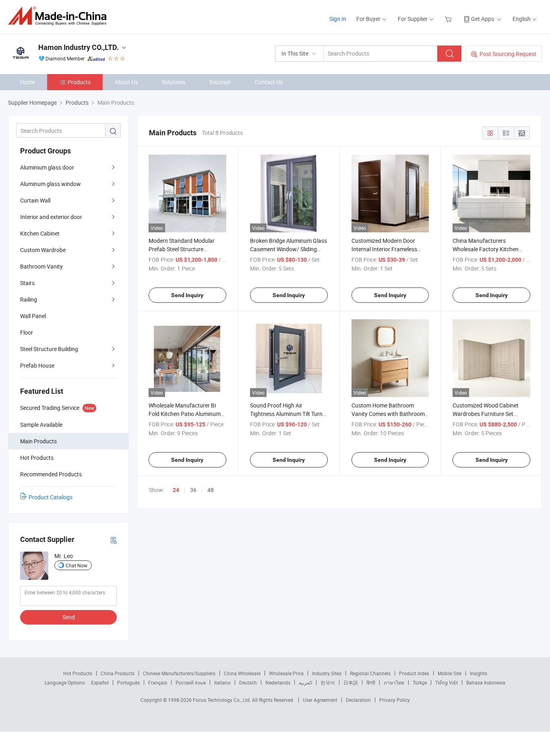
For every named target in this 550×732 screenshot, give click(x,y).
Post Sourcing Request (508, 54)
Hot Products (77, 673)
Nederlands (277, 682)
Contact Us (269, 82)
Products (79, 82)
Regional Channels (370, 673)
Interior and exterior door (51, 217)
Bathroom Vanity (41, 266)
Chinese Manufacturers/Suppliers (179, 673)
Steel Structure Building (49, 349)
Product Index (414, 673)
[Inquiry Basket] (449, 19)
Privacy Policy (394, 700)
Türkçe (420, 682)
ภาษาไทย (394, 682)
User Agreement (320, 700)
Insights (478, 673)
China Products (117, 673)
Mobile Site (449, 673)
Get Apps (482, 19)
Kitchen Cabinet (40, 233)
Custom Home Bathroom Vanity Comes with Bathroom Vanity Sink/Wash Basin (388, 413)
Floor (26, 332)
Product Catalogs (50, 497)
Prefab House (37, 365)
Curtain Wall (35, 200)
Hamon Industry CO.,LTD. (78, 47)
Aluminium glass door (47, 167)
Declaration (358, 700)
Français (157, 682)
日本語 (350, 682)
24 (176, 490)
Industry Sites (326, 673)
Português (128, 682)
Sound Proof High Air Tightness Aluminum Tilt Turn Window (286, 413)
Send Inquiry (187, 295)
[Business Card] (113, 539)
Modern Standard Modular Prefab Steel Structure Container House (182, 249)
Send (68, 617)
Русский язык (191, 682)
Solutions (173, 82)
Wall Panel (33, 316)
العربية (305, 682)
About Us (126, 82)
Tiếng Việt (446, 682)
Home (27, 82)
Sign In (337, 19)
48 (210, 490)
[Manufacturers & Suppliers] (60, 15)
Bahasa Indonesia (485, 682)
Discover (220, 82)
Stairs (27, 283)
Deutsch (248, 682)
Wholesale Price (286, 673)
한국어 (327, 682)
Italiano (222, 682)
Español (100, 682)
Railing (28, 299)
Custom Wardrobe (43, 250)
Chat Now (76, 565)
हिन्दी (370, 682)
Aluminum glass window (50, 184)
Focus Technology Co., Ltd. (222, 700)
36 (193, 490)
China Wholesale (242, 673)
